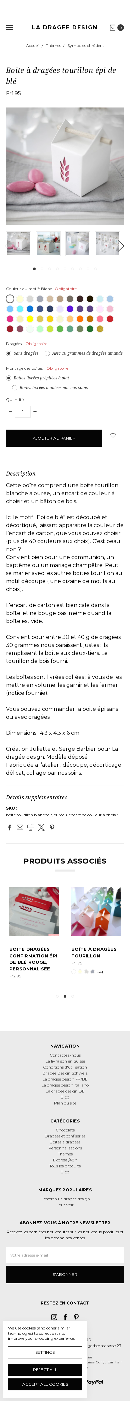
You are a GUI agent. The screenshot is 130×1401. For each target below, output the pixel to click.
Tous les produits (65, 1165)
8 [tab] (88, 269)
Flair (118, 1362)
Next (120, 246)
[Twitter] (41, 827)
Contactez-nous (65, 1055)
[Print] (30, 827)
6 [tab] (72, 269)
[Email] (20, 827)
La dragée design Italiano (65, 1085)
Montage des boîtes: (37, 368)
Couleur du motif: (41, 288)
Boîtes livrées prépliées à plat (41, 378)
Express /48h (65, 1159)
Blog (65, 1097)
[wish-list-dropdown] (113, 435)
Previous (7, 246)
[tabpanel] (21, 243)
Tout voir (65, 1204)
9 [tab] (95, 269)
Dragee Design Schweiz (65, 1073)
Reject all (45, 1369)
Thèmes (65, 1153)
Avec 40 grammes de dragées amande (87, 353)
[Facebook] (9, 827)
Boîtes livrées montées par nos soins (54, 387)
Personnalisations (65, 1147)
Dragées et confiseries (65, 1135)
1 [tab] (34, 269)
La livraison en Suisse (65, 1061)
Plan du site (65, 1103)
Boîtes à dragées (65, 1141)
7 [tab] (80, 269)
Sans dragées (26, 353)
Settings (45, 1352)
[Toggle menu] (9, 27)
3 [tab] (49, 269)
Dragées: (26, 343)
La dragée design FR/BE (65, 1079)
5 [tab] (65, 269)
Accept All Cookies (45, 1384)
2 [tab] (42, 269)
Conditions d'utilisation (65, 1067)
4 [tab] (57, 269)
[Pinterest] (52, 827)
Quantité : (16, 399)
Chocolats (65, 1129)
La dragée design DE (65, 1091)
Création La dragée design (65, 1198)
